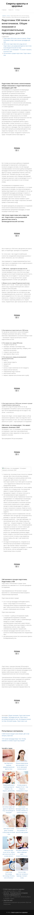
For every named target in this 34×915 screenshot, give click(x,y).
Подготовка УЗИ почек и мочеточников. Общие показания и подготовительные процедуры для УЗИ (17, 40)
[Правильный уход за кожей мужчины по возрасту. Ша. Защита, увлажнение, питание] (9, 783)
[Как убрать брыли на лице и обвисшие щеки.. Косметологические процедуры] (22, 848)
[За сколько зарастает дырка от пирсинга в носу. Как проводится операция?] (9, 805)
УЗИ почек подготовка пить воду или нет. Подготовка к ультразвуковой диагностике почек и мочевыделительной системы (17, 46)
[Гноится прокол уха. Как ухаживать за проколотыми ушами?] (22, 827)
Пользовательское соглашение (19, 893)
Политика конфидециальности (12, 895)
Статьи (17, 10)
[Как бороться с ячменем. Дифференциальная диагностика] (9, 761)
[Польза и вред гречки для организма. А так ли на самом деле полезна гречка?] (22, 761)
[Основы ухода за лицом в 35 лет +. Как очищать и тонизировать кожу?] (22, 783)
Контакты (6, 893)
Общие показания (13, 715)
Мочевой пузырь (12, 721)
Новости (10, 10)
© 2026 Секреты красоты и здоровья (13, 889)
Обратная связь (8, 900)
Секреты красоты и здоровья (17, 5)
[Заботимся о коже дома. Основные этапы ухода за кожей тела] (9, 827)
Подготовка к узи (22, 721)
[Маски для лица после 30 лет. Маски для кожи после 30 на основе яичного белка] (9, 848)
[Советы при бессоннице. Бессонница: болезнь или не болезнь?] (9, 870)
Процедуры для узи (13, 717)
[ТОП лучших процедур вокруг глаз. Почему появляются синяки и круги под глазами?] (22, 805)
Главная (4, 10)
